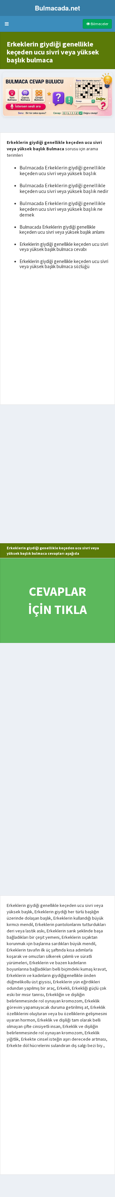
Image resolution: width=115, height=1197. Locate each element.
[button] (6, 24)
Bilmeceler (99, 23)
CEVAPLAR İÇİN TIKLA (57, 600)
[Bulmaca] (57, 94)
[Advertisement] (57, 338)
